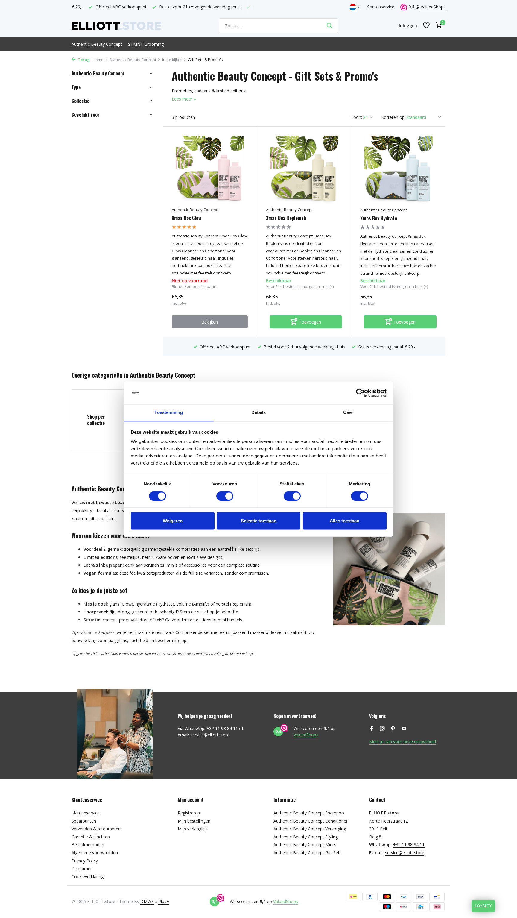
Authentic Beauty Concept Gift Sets (307, 852)
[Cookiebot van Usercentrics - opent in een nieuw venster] (360, 392)
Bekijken (209, 322)
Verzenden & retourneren (96, 828)
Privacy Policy (85, 861)
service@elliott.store (404, 852)
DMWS (147, 901)
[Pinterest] (393, 728)
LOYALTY (483, 906)
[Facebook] (371, 728)
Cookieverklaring (88, 876)
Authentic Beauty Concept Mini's (304, 844)
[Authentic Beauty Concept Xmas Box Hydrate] (398, 170)
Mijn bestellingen (194, 821)
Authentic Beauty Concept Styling (305, 837)
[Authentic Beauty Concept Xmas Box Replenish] (304, 170)
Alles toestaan (344, 521)
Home (98, 59)
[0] (437, 25)
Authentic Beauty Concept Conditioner (310, 821)
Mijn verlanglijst (193, 828)
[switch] (224, 496)
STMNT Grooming (146, 44)
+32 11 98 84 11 (409, 844)
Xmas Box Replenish (286, 218)
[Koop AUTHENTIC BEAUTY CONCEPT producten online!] (116, 25)
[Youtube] (404, 728)
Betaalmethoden (88, 844)
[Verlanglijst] (426, 25)
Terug (83, 59)
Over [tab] (348, 412)
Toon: (356, 117)
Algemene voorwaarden (95, 852)
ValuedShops (433, 7)
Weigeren (173, 521)
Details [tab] (258, 412)
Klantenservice (380, 7)
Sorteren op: (393, 117)
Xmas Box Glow (186, 218)
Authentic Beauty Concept (97, 44)
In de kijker (172, 59)
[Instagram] (382, 728)
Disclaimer (82, 868)
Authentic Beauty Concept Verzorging (309, 828)
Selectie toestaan (258, 521)
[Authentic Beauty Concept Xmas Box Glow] (210, 170)
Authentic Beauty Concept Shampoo (308, 813)
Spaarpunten (84, 821)
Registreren (189, 813)
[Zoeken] (329, 25)
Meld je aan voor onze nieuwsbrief (402, 741)
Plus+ (163, 901)
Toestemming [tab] (168, 412)
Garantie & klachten (91, 837)
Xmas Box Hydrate (378, 218)
